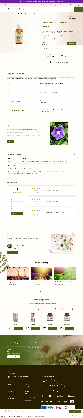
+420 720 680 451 (20, 245)
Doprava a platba (54, 5)
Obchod (9, 384)
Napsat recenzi (18, 213)
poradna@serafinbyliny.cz (22, 248)
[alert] (41, 413)
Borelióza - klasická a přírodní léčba (63, 282)
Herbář (57, 9)
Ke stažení (27, 389)
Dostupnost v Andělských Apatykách (50, 38)
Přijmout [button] (75, 411)
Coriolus (16, 324)
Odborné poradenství (13, 356)
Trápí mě (46, 9)
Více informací (42, 416)
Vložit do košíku (71, 43)
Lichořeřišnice (67, 324)
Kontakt (69, 5)
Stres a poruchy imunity (37, 282)
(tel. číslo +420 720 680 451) (29, 346)
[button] (75, 416)
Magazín (52, 9)
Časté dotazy (63, 5)
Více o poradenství (13, 252)
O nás (47, 5)
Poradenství (64, 9)
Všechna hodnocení (71, 18)
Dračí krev (33, 324)
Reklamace (27, 391)
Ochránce (50, 324)
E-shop (41, 9)
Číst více (10, 141)
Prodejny (71, 9)
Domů (42, 5)
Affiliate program (28, 400)
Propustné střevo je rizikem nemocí (17, 282)
